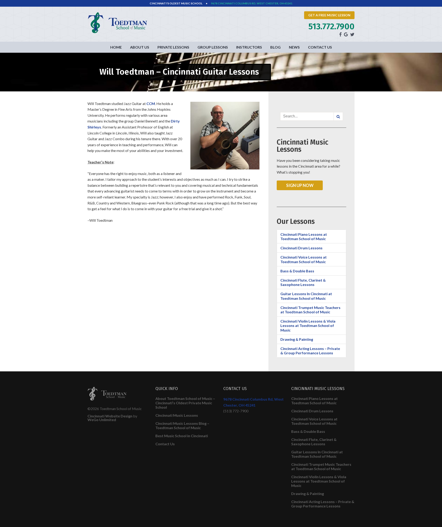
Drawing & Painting (296, 339)
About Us (139, 47)
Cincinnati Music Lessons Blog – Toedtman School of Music (182, 425)
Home (116, 47)
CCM (150, 103)
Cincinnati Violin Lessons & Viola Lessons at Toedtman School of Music (307, 325)
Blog (275, 47)
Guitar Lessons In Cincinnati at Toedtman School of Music (306, 295)
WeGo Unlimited (101, 419)
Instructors (249, 47)
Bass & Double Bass (297, 271)
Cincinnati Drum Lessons (301, 248)
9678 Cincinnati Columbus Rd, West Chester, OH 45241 (251, 3)
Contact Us (320, 47)
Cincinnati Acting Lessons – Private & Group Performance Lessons (310, 350)
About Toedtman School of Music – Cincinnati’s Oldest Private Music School (185, 402)
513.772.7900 (331, 26)
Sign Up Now (300, 185)
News (294, 47)
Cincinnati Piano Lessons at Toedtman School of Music (303, 236)
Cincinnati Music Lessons (176, 415)
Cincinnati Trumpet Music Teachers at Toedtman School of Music (310, 309)
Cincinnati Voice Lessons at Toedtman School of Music (303, 259)
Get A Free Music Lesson (329, 15)
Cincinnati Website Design (109, 416)
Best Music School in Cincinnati (181, 436)
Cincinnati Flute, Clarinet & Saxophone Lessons (303, 282)
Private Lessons (173, 47)
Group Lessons (213, 47)
